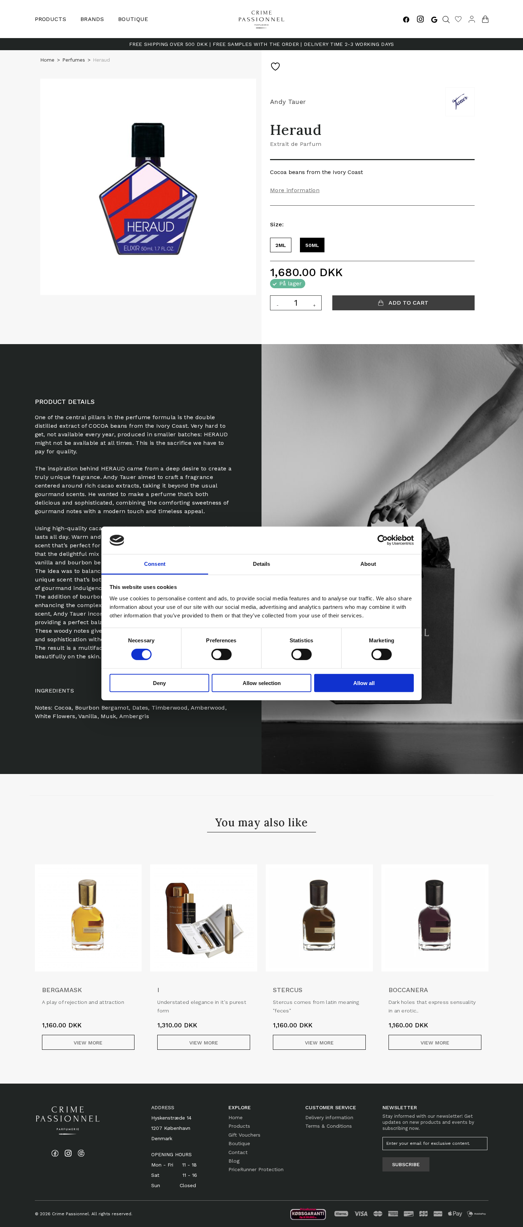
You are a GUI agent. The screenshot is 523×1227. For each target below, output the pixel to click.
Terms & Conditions (328, 1126)
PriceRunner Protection (256, 1169)
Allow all (364, 683)
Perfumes (73, 59)
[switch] (221, 654)
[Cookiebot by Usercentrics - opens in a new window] (383, 540)
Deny (159, 683)
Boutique (133, 19)
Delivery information (329, 1117)
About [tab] (368, 564)
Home (47, 59)
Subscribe (406, 1164)
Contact (238, 1152)
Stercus (287, 990)
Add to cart (407, 302)
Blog (233, 1161)
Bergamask (62, 990)
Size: (277, 224)
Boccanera (408, 990)
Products (239, 1126)
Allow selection (262, 683)
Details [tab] (261, 564)
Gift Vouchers (244, 1135)
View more (88, 1043)
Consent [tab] (154, 564)
